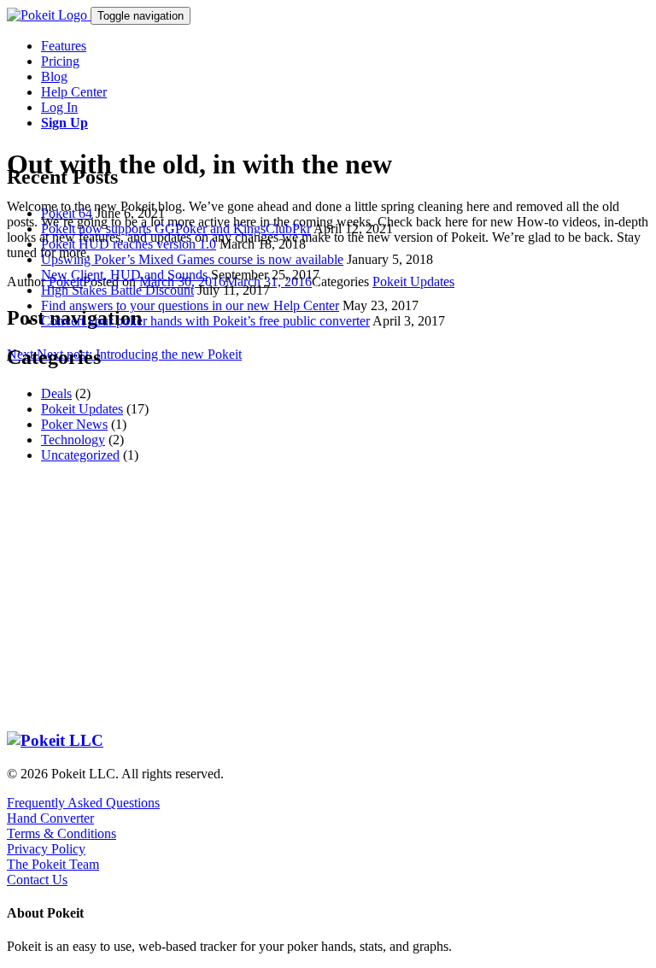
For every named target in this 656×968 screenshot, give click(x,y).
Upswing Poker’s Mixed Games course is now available (192, 259)
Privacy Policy (46, 849)
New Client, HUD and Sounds (124, 274)
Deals (56, 393)
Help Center (74, 92)
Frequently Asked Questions (83, 802)
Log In (59, 107)
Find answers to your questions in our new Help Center (190, 305)
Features (63, 45)
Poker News (74, 424)
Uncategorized (80, 455)
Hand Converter (50, 818)
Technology (73, 439)
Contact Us (37, 879)
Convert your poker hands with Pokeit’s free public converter (205, 321)
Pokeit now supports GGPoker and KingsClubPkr (176, 228)
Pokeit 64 (66, 213)
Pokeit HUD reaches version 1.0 (128, 244)
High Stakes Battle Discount (117, 290)
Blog (54, 76)
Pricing (60, 61)
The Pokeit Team (53, 864)
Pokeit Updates (82, 409)
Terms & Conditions (61, 833)
